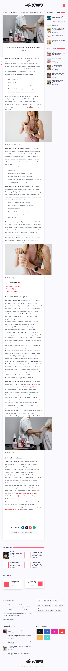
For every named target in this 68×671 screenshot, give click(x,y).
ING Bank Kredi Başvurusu (57, 35)
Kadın (56, 605)
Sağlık (44, 608)
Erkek (48, 602)
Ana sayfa (5, 12)
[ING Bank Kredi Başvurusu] (49, 37)
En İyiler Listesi (12, 12)
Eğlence (54, 602)
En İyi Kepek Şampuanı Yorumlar (15, 288)
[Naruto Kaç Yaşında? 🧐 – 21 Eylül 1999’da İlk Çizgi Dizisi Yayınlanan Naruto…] (49, 30)
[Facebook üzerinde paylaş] (22, 527)
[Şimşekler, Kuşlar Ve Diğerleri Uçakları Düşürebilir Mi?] (49, 18)
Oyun (39, 608)
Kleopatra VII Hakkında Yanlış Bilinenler (58, 41)
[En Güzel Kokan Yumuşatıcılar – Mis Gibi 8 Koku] (34, 583)
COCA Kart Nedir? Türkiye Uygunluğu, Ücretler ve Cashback (37, 564)
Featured (61, 602)
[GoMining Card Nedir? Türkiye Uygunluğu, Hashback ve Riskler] (27, 555)
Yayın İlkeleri (37, 666)
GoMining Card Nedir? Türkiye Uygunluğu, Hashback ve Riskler (37, 554)
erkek (31, 107)
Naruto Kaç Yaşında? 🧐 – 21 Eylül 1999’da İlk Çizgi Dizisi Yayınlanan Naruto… (58, 29)
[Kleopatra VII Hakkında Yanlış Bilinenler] (49, 42)
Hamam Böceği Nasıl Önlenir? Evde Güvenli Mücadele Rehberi (58, 75)
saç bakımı (31, 384)
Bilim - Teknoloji (47, 600)
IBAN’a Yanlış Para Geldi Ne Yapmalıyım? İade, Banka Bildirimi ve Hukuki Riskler (19, 636)
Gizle (18, 282)
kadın (21, 148)
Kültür (61, 605)
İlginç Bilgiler (58, 610)
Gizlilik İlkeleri (25, 666)
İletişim (48, 666)
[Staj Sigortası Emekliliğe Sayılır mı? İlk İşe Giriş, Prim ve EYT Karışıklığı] (49, 54)
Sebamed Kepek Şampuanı (13, 286)
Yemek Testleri (41, 610)
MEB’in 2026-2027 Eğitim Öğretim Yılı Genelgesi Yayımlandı (57, 81)
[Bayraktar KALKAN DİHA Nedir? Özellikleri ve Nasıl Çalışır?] (49, 60)
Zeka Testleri (50, 610)
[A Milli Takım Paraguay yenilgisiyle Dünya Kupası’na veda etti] (5, 632)
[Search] (64, 5)
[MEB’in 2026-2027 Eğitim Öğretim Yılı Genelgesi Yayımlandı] (49, 82)
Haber (39, 605)
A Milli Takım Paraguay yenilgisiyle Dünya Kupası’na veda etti (19, 631)
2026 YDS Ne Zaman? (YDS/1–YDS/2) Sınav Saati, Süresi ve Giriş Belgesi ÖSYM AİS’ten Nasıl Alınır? (18, 653)
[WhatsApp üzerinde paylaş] (34, 527)
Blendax (12, 400)
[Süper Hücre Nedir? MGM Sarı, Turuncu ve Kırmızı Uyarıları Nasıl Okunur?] (49, 23)
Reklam (19, 666)
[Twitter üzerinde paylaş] (26, 527)
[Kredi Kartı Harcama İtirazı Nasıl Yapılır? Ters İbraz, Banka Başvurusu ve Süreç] (6, 555)
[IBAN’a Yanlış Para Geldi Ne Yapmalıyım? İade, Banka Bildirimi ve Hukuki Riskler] (5, 637)
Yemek (55, 608)
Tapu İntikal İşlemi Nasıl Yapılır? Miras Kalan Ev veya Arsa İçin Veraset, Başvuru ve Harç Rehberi (58, 67)
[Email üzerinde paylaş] (30, 527)
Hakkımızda (43, 666)
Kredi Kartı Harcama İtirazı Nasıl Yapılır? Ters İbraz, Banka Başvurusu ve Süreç (16, 554)
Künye (31, 666)
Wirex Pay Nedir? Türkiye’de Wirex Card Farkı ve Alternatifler (15, 564)
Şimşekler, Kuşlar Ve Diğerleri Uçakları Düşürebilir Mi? (58, 17)
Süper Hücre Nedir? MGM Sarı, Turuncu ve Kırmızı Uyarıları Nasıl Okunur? (58, 23)
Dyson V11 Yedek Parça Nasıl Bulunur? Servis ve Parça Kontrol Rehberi (19, 642)
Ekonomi (56, 600)
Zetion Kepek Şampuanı (12, 291)
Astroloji (39, 600)
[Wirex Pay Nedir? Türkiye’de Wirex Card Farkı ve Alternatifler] (6, 565)
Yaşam (49, 608)
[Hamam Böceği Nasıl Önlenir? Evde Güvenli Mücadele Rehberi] (49, 75)
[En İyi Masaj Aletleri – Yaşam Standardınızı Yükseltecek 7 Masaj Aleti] (13, 584)
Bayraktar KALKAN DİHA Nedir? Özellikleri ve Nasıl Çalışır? (57, 60)
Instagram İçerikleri (47, 605)
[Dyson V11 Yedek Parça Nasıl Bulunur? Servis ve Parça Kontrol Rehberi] (5, 643)
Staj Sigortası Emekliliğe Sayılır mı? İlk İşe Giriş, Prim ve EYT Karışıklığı (58, 53)
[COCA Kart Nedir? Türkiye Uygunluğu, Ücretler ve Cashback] (27, 565)
